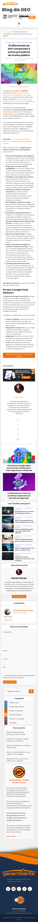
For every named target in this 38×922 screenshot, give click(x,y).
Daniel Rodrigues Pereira (23, 610)
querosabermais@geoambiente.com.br (19, 913)
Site (4, 667)
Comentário (7, 632)
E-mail (5, 659)
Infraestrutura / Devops (24, 42)
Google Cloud (10, 42)
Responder (8, 620)
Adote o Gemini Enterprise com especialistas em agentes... (24, 531)
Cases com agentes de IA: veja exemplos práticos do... (25, 521)
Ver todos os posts (19, 596)
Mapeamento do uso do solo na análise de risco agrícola (17, 760)
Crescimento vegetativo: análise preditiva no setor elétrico (17, 740)
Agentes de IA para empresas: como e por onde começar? (24, 558)
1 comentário (18, 58)
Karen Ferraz (29, 58)
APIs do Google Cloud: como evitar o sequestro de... (24, 549)
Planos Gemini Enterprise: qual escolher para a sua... (24, 540)
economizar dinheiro (11, 112)
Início (5, 32)
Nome (5, 651)
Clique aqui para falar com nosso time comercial (19, 355)
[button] (19, 23)
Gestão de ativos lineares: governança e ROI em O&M (15, 733)
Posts (9, 32)
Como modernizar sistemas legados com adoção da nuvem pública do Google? (17, 141)
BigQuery (22, 223)
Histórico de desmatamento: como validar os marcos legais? (18, 753)
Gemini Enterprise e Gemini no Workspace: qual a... (24, 512)
